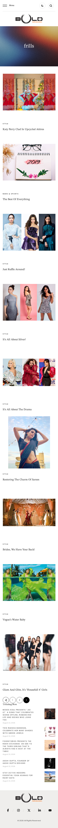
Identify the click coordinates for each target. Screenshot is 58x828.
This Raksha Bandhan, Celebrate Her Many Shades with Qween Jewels (18, 730)
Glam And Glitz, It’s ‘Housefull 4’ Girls (25, 690)
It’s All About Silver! (14, 339)
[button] (8, 5)
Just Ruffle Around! (14, 269)
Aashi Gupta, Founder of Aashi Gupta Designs (16, 762)
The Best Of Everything (16, 199)
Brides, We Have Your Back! (19, 549)
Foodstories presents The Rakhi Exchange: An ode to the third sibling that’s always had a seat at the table (17, 746)
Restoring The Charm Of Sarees (21, 479)
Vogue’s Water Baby (14, 619)
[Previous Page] (6, 700)
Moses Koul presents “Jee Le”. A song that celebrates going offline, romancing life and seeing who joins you (18, 715)
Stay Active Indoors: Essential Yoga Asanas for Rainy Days (18, 775)
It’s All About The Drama (17, 409)
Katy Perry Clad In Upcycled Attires (23, 129)
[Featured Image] (29, 92)
